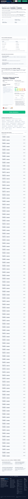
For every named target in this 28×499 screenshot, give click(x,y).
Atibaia (16, 120)
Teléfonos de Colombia (12, 481)
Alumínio (3, 120)
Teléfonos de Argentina (12, 482)
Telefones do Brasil (3, 2)
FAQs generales (25, 479)
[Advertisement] (14, 30)
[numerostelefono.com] (6, 1)
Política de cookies (13, 496)
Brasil (2, 6)
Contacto (1, 497)
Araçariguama (8, 120)
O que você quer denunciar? (18, 80)
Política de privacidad (9, 496)
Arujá (13, 120)
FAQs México (25, 481)
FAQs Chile (25, 486)
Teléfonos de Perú (12, 483)
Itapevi (14, 127)
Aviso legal (5, 496)
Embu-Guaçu (14, 124)
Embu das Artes (8, 124)
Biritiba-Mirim (4, 121)
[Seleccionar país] (14, 1)
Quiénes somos (2, 496)
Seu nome (17, 83)
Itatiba (24, 127)
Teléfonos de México (12, 480)
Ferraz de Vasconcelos (20, 124)
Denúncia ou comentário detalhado (6, 85)
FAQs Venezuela (25, 489)
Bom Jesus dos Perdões (10, 121)
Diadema (3, 124)
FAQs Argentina (25, 484)
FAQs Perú (25, 485)
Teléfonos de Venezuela (12, 486)
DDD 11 (10, 6)
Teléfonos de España (12, 479)
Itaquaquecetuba (19, 127)
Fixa (8, 6)
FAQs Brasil (25, 490)
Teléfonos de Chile (12, 484)
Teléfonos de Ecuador (12, 485)
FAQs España (25, 480)
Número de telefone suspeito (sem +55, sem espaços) (8, 80)
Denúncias (12, 2)
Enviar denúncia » (14, 112)
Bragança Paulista (17, 121)
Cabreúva (23, 121)
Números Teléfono (12, 476)
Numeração (8, 2)
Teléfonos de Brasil (12, 487)
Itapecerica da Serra (9, 127)
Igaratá (3, 127)
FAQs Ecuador (25, 487)
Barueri (20, 120)
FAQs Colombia (25, 482)
